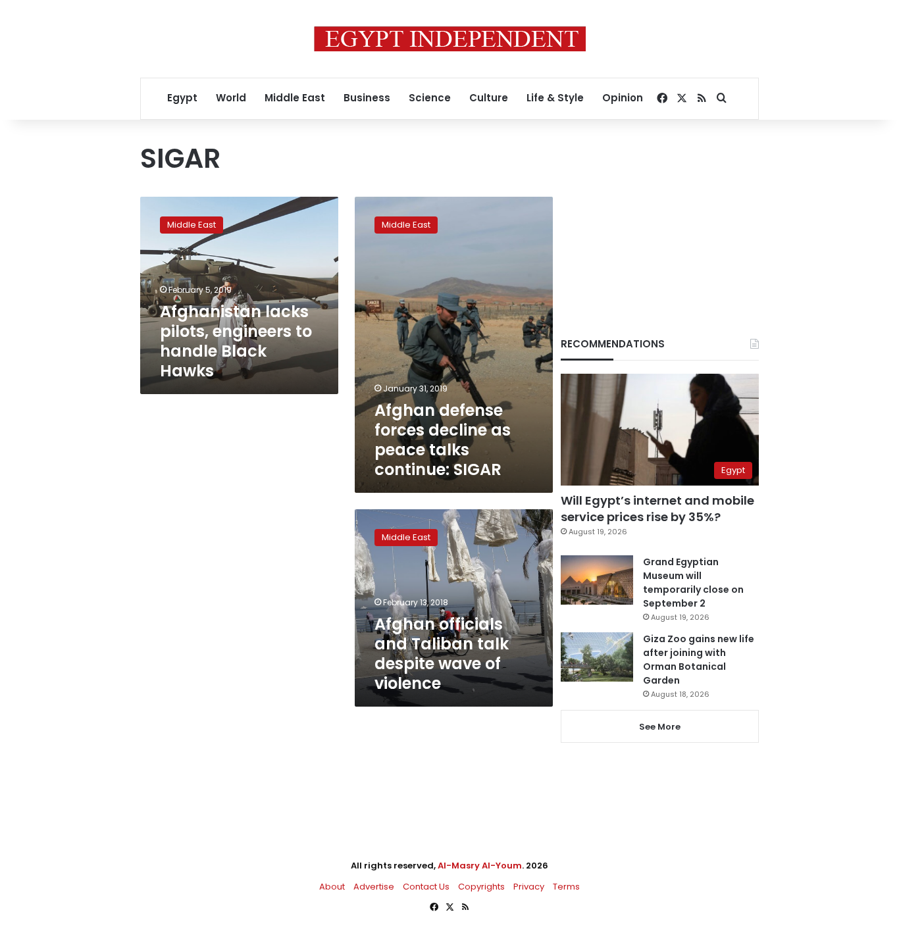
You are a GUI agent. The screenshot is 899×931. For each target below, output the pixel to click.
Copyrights (481, 886)
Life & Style (555, 98)
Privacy (528, 886)
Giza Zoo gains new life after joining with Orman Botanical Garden (698, 659)
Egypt (182, 98)
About (332, 886)
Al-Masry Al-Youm (480, 865)
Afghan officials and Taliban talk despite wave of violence (441, 653)
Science (430, 98)
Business (367, 98)
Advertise (373, 886)
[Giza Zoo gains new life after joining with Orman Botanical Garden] (597, 657)
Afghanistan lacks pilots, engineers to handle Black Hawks (236, 341)
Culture (488, 98)
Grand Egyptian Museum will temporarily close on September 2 (693, 582)
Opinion (622, 98)
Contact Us (426, 886)
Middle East (295, 98)
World (231, 98)
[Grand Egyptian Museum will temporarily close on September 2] (597, 580)
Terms (566, 886)
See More (660, 726)
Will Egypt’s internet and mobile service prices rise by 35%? (657, 508)
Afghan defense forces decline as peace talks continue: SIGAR (442, 439)
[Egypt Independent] (450, 38)
